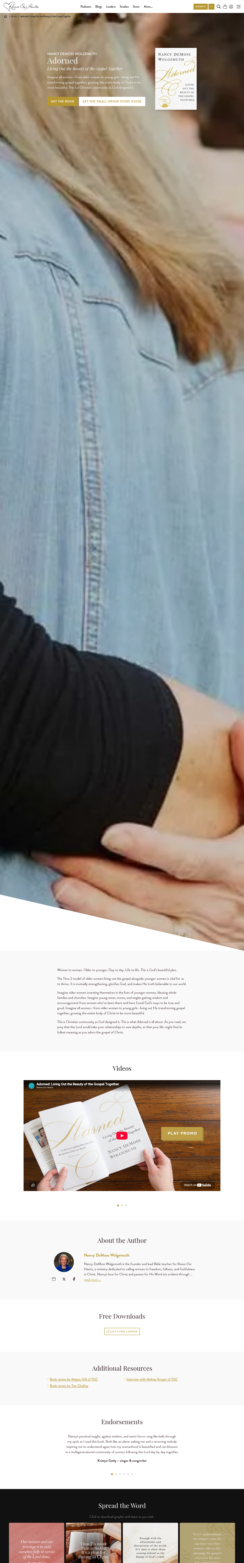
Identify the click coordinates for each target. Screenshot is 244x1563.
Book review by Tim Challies (69, 1385)
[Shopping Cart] (225, 7)
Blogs (98, 6)
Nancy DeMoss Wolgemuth (106, 1255)
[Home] (5, 16)
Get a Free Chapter (124, 1331)
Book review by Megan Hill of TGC (74, 1379)
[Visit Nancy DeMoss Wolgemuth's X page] (64, 1279)
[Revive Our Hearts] (21, 7)
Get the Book (62, 101)
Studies (124, 6)
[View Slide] (118, 1205)
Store (136, 6)
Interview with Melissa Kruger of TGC (152, 1379)
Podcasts (86, 6)
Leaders (111, 6)
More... (148, 6)
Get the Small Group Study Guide (112, 101)
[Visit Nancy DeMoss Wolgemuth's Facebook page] (74, 1279)
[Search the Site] (219, 6)
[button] (238, 7)
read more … (92, 1279)
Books (14, 16)
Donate (201, 6)
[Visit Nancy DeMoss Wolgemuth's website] (54, 1279)
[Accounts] (230, 7)
